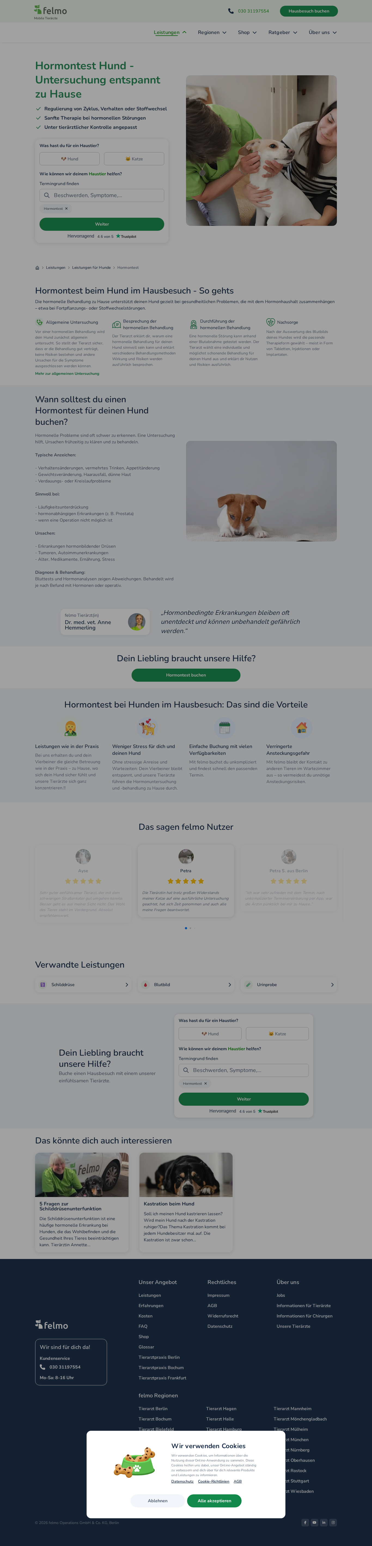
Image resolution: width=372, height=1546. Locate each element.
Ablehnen (157, 1501)
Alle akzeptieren (214, 1501)
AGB (238, 1481)
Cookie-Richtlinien (213, 1481)
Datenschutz (182, 1481)
